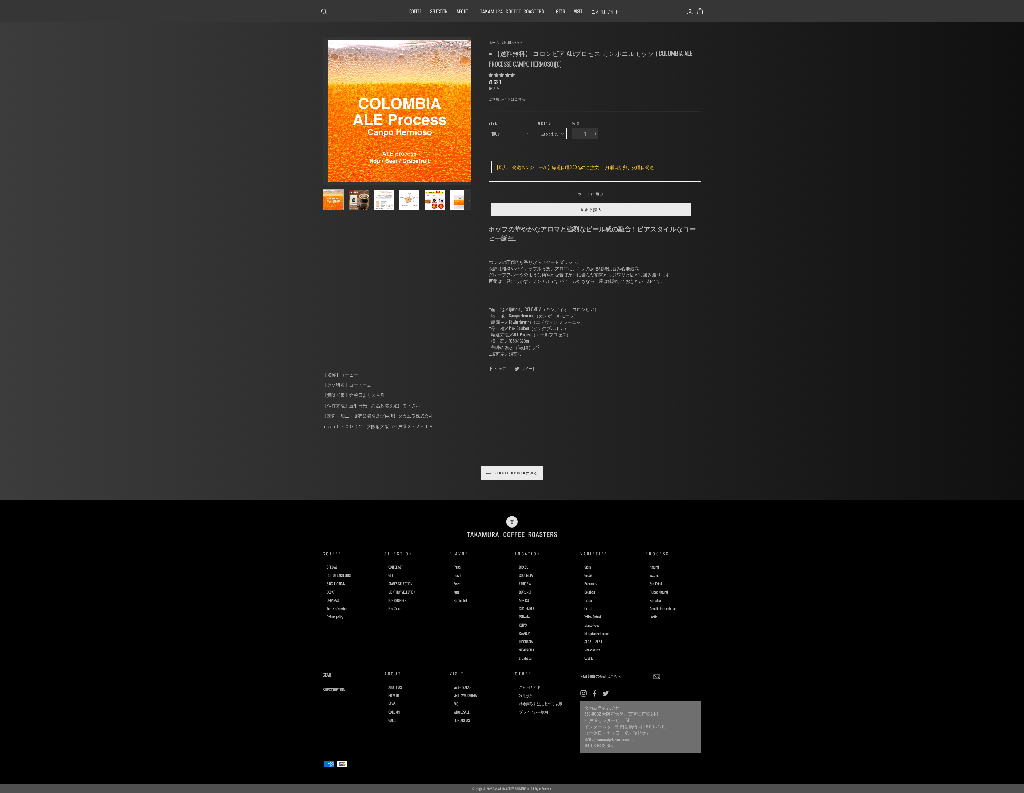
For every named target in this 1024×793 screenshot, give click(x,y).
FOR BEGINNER (397, 600)
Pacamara (590, 583)
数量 (576, 123)
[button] (502, 74)
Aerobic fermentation (663, 608)
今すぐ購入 (591, 209)
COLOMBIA (526, 575)
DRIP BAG (333, 600)
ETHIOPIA (525, 583)
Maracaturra (592, 650)
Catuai (588, 608)
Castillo (588, 658)
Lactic (653, 616)
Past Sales (394, 608)
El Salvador (526, 658)
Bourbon (589, 592)
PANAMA (524, 616)
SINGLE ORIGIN (512, 42)
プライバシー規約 (533, 712)
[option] (397, 111)
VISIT (578, 11)
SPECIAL (332, 567)
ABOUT (462, 11)
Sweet (457, 583)
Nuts (456, 592)
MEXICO (524, 600)
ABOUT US (395, 687)
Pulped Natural (659, 592)
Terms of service (337, 608)
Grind (544, 123)
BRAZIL (523, 567)
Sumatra (655, 600)
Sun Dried (656, 583)
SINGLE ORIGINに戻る (515, 472)
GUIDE (392, 720)
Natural (654, 567)
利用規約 (526, 695)
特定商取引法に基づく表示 (540, 703)
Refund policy (335, 616)
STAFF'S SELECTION (400, 583)
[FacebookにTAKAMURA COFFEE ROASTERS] (594, 693)
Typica (588, 600)
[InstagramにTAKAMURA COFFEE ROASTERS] (583, 693)
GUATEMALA (526, 608)
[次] (467, 199)
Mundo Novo (591, 625)
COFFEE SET (395, 567)
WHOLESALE (462, 712)
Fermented (460, 600)
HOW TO (393, 695)
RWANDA (524, 633)
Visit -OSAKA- (462, 687)
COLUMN (393, 712)
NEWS (392, 703)
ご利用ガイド (605, 11)
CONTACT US (462, 720)
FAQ (456, 703)
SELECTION (439, 11)
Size (493, 123)
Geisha (588, 575)
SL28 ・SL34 (593, 641)
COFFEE (415, 11)
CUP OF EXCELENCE (339, 575)
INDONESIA (526, 641)
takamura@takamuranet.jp (614, 739)
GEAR (560, 11)
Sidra (587, 567)
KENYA (523, 625)
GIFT (390, 575)
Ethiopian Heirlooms (596, 633)
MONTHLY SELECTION (401, 592)
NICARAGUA (526, 650)
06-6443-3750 (603, 745)
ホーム (494, 42)
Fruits (457, 567)
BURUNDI (525, 592)
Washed (654, 575)
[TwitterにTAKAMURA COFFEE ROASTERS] (605, 693)
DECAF (331, 592)
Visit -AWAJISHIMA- (466, 695)
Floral (457, 575)
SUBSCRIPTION (334, 689)
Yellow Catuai (592, 616)
